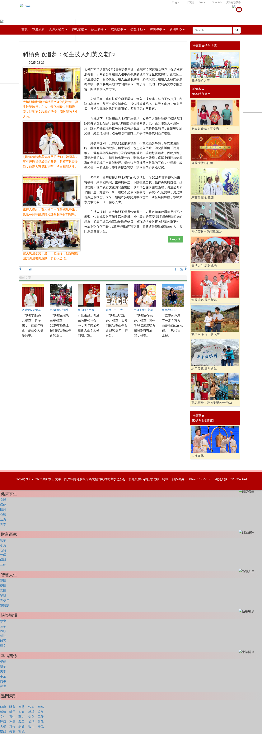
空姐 (3, 731)
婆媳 (3, 661)
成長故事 (117, 29)
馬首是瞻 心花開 (202, 197)
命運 (31, 716)
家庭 (21, 711)
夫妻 (3, 671)
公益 (41, 711)
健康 (3, 706)
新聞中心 (176, 29)
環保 (41, 721)
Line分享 (175, 239)
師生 (3, 686)
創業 (3, 540)
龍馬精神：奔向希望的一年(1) (211, 402)
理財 (3, 560)
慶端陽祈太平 (200, 80)
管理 (3, 555)
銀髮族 (4, 605)
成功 (31, 721)
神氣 (41, 726)
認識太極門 (56, 29)
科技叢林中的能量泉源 (206, 231)
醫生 (31, 726)
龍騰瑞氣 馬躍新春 (204, 300)
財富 (12, 706)
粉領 (3, 631)
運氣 (12, 721)
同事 (3, 681)
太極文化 (197, 455)
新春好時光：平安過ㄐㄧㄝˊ (210, 128)
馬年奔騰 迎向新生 (204, 368)
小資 (3, 545)
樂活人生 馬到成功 (204, 265)
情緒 (3, 509)
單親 (3, 595)
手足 (3, 676)
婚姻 (3, 711)
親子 (3, 666)
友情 (3, 590)
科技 (3, 636)
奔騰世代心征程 (202, 163)
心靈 (3, 514)
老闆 (3, 550)
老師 (21, 726)
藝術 (21, 716)
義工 (21, 721)
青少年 (4, 600)
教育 (3, 621)
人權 (3, 726)
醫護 (3, 640)
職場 (31, 711)
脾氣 (3, 721)
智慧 (21, 706)
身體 (3, 499)
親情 (3, 580)
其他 (3, 564)
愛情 (3, 585)
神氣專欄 (156, 29)
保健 (3, 504)
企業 (3, 626)
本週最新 (38, 29)
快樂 (31, 706)
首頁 (24, 29)
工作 (41, 716)
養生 (12, 716)
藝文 (3, 645)
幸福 (41, 706)
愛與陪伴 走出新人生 (205, 334)
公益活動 (136, 29)
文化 (3, 716)
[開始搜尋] (237, 30)
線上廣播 (97, 29)
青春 (3, 524)
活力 (3, 519)
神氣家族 (78, 29)
